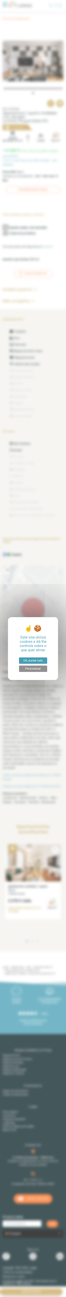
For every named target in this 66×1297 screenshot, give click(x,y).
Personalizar (33, 668)
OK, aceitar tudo (33, 660)
